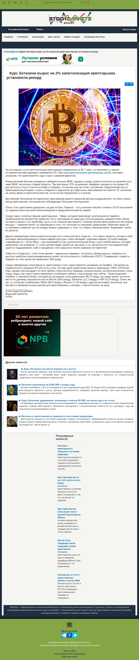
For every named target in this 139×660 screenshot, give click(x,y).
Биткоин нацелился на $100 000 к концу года (48, 384)
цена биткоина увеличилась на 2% (90, 172)
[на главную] (4, 2)
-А (127, 84)
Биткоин (16, 52)
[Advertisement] (89, 335)
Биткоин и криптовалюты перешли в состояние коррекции (57, 416)
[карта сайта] (9, 2)
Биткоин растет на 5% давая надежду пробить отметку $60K (69, 578)
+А (131, 84)
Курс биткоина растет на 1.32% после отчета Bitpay (69, 480)
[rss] (27, 2)
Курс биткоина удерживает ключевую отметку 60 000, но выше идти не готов (68, 400)
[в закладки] (21, 2)
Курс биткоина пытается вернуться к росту (50, 368)
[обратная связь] (15, 2)
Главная (8, 52)
